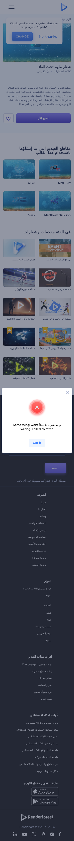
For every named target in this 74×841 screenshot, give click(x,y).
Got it (37, 443)
